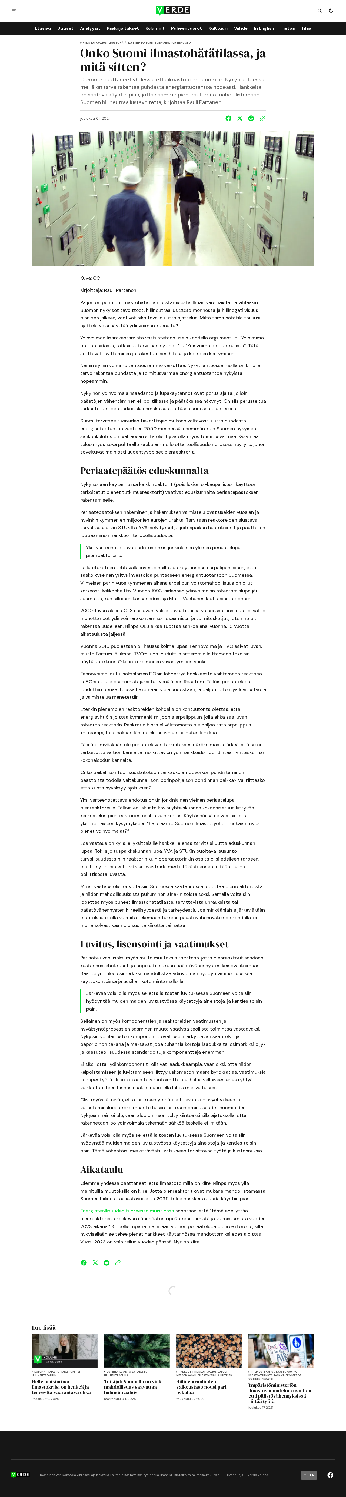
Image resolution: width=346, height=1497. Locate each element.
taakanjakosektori (288, 1375)
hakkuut (185, 1372)
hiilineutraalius (95, 43)
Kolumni (40, 1372)
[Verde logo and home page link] (173, 11)
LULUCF (223, 1372)
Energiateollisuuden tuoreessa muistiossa (127, 1211)
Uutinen (112, 1372)
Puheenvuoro (181, 43)
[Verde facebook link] (330, 1475)
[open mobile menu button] (14, 11)
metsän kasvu (186, 1375)
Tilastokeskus (208, 1375)
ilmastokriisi (70, 1372)
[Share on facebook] (229, 118)
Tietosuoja (235, 1475)
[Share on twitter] (239, 118)
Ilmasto (53, 1372)
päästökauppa (286, 1372)
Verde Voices (258, 1475)
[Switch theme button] (331, 10)
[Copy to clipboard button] (261, 118)
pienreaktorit (143, 43)
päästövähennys (260, 1375)
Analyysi (267, 1379)
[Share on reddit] (251, 118)
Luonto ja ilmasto (133, 1372)
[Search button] (319, 10)
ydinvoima (162, 43)
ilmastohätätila (120, 43)
